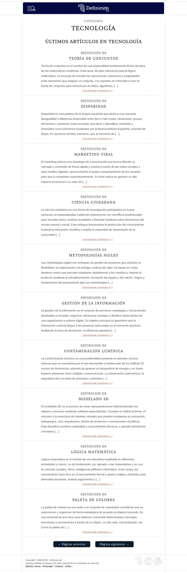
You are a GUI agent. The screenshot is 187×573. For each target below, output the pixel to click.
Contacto (59, 566)
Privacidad (48, 566)
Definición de (93, 56)
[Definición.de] (93, 8)
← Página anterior (72, 544)
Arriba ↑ (69, 566)
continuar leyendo (96, 91)
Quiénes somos (33, 566)
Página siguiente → (114, 544)
